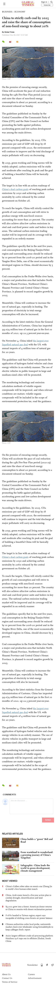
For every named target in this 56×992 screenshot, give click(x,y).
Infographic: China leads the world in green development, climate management (35, 868)
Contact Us (7, 978)
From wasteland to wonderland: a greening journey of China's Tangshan (37, 855)
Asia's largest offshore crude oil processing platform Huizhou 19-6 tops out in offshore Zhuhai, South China (29, 938)
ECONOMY (19, 11)
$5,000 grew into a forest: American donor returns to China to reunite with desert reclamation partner (29, 908)
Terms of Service (9, 982)
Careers (31, 974)
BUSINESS (7, 11)
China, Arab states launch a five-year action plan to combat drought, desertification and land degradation (28, 898)
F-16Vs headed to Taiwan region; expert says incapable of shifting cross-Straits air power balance (29, 916)
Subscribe (47, 5)
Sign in (44, 2)
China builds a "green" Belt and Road (37, 840)
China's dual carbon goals (15, 189)
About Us (6, 974)
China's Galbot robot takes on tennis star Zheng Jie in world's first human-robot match (29, 887)
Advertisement (34, 978)
